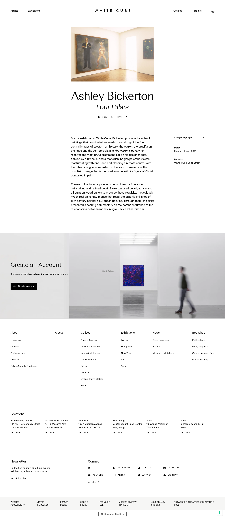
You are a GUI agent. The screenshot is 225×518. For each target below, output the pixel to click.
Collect (177, 11)
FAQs (83, 386)
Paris (123, 360)
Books (198, 11)
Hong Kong (127, 347)
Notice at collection (112, 514)
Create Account (89, 340)
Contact (15, 360)
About (14, 332)
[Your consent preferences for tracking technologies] (220, 513)
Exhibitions (34, 11)
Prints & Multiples (90, 353)
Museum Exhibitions (163, 353)
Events (156, 347)
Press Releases (161, 340)
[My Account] (212, 11)
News (156, 332)
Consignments (88, 360)
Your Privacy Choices (158, 503)
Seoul (124, 366)
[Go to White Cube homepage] (112, 11)
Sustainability (18, 353)
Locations (16, 340)
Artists (14, 11)
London (125, 340)
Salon (84, 366)
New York (126, 353)
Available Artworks (90, 347)
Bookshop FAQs (200, 360)
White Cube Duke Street (187, 163)
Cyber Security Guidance (24, 366)
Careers (15, 347)
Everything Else (200, 347)
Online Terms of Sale (92, 379)
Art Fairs (85, 373)
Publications (198, 340)
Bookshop (198, 332)
